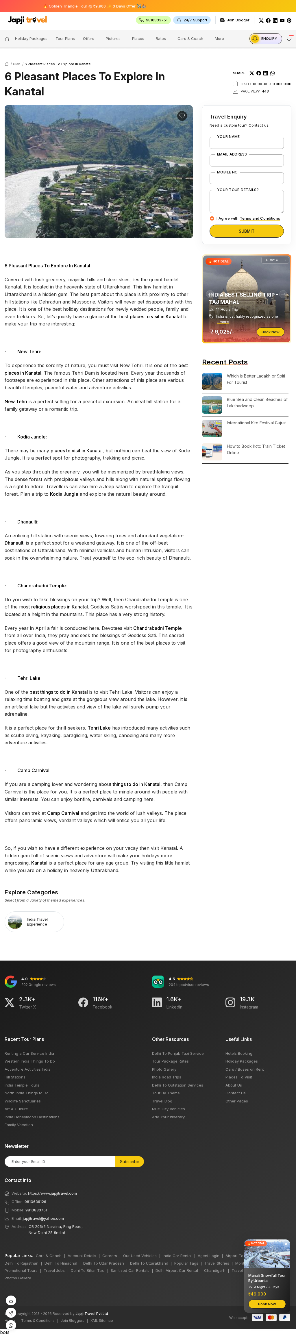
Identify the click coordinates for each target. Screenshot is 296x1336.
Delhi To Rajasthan (21, 1263)
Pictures (113, 38)
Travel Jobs (54, 1270)
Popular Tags (186, 1263)
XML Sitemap (101, 1320)
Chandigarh (214, 1270)
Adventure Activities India (28, 1069)
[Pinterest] (289, 20)
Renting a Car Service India (29, 1053)
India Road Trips (166, 1077)
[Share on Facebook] (258, 73)
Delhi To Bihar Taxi (88, 1270)
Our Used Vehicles (140, 1255)
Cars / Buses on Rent (244, 1069)
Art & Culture (16, 1108)
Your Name (228, 137)
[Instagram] (230, 1002)
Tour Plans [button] (65, 38)
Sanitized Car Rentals (130, 1270)
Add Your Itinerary (168, 1117)
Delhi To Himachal (61, 1263)
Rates (161, 38)
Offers (88, 38)
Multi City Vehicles (168, 1108)
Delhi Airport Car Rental (177, 1270)
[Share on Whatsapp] (272, 73)
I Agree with (248, 218)
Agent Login (208, 1255)
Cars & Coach (190, 38)
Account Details (82, 1255)
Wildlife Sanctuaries (23, 1101)
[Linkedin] (157, 1002)
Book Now (271, 332)
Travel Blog (162, 1101)
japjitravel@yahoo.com (43, 1218)
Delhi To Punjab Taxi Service (178, 1053)
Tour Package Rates (170, 1061)
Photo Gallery (164, 1069)
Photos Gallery (18, 1278)
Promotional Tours (21, 1270)
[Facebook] (268, 20)
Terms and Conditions (260, 218)
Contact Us (235, 1093)
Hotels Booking (238, 1053)
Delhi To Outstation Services (177, 1085)
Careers (109, 1255)
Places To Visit (238, 1077)
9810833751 (36, 1210)
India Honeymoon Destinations (32, 1117)
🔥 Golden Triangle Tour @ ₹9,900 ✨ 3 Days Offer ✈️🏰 (71, 6)
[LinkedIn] (275, 20)
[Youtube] (282, 20)
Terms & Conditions (38, 1320)
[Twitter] (261, 20)
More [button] (219, 38)
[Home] (7, 38)
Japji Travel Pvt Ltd (91, 1313)
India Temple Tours (22, 1085)
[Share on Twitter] (251, 73)
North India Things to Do (27, 1093)
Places (138, 38)
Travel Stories (216, 1263)
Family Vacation (19, 1124)
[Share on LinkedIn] (265, 73)
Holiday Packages (241, 1061)
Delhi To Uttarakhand (149, 1263)
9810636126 (35, 1201)
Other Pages (236, 1101)
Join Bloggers (72, 1320)
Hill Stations (15, 1077)
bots (148, 665)
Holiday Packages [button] (31, 38)
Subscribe (129, 1161)
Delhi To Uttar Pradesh (103, 1263)
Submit (247, 231)
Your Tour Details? (238, 190)
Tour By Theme (166, 1093)
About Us (233, 1085)
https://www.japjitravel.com (52, 1193)
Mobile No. (228, 172)
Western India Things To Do (30, 1061)
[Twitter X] (9, 1002)
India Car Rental (177, 1255)
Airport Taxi (235, 1255)
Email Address (232, 154)
